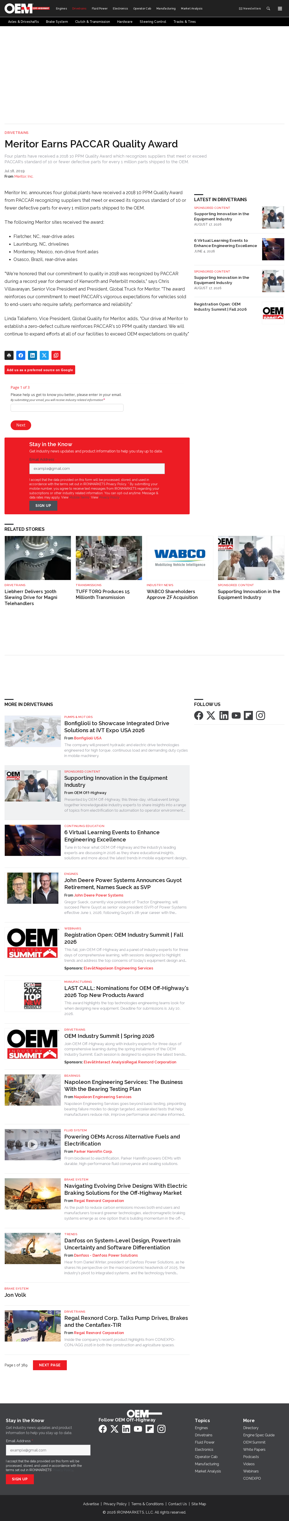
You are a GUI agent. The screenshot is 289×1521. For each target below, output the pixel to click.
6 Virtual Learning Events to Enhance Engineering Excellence (225, 243)
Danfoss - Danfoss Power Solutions (106, 1255)
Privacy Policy (109, 497)
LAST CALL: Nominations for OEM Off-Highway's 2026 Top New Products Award (126, 991)
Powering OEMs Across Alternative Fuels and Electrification (122, 1140)
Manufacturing (78, 981)
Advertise (91, 1504)
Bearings (72, 1075)
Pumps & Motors (78, 717)
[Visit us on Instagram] (260, 715)
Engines (71, 874)
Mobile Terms (79, 497)
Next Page (50, 1365)
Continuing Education (84, 826)
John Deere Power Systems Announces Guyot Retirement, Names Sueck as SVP (123, 883)
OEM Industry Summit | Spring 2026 (109, 1036)
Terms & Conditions (147, 1504)
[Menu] (279, 8)
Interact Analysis (111, 1062)
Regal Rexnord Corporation (151, 1062)
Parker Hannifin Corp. (93, 1151)
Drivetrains (17, 133)
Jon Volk (15, 1295)
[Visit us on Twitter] (211, 715)
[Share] (20, 355)
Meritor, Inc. (23, 176)
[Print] (9, 355)
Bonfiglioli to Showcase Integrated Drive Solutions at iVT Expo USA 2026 (116, 727)
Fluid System (75, 1130)
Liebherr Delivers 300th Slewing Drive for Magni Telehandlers (31, 597)
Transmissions (89, 585)
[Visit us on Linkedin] (223, 715)
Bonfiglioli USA (88, 738)
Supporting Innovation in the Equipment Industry (221, 216)
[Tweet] (44, 355)
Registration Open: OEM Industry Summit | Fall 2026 (220, 307)
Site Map (198, 1504)
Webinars (72, 928)
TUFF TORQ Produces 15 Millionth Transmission (103, 594)
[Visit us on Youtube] (236, 715)
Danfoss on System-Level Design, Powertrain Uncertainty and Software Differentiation (122, 1244)
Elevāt (90, 968)
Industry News (160, 585)
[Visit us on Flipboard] (248, 715)
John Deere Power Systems (98, 895)
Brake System (76, 1179)
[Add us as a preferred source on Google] (56, 355)
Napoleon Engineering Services (124, 968)
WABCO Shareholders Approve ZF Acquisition (172, 594)
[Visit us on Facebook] (198, 715)
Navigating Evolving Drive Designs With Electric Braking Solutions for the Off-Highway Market (125, 1189)
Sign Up (43, 505)
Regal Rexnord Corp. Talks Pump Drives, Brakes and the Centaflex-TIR (126, 1321)
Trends (70, 1234)
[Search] (268, 8)
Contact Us (177, 1504)
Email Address (42, 459)
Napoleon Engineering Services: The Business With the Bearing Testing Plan (123, 1085)
